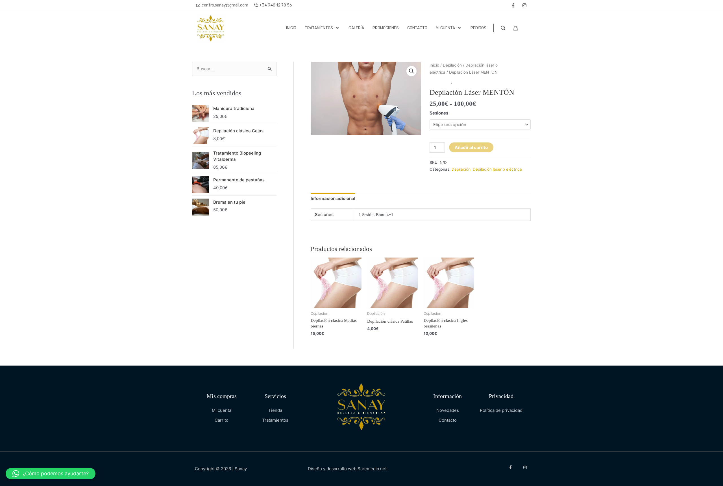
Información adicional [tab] (333, 198)
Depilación (452, 65)
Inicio (434, 65)
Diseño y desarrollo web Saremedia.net (347, 468)
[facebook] (513, 5)
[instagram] (524, 5)
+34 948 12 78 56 (275, 5)
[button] (411, 71)
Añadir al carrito (471, 147)
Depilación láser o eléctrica (480, 81)
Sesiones (439, 113)
